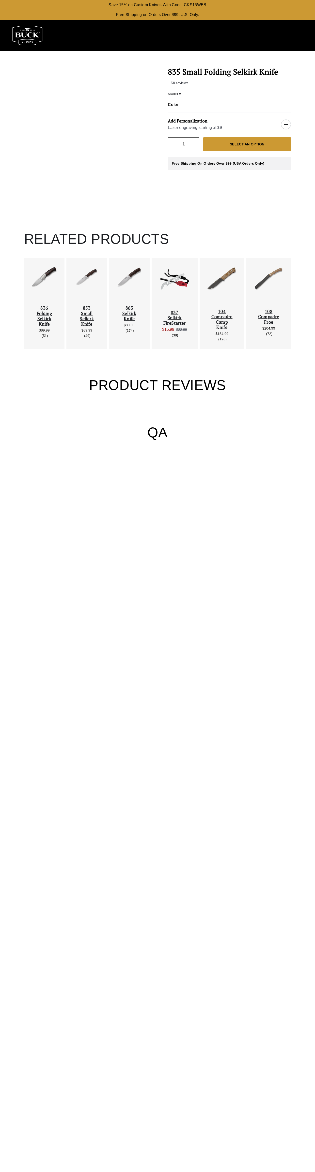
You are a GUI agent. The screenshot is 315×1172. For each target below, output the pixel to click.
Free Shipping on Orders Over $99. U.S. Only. (157, 15)
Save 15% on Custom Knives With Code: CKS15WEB (157, 5)
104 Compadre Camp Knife (222, 319)
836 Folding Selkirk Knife (44, 316)
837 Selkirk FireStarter (174, 318)
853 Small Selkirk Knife (87, 316)
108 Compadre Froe (268, 317)
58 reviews (179, 83)
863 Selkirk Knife (129, 313)
